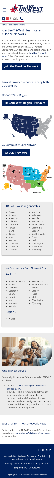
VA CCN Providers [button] (15, 152)
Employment (20, 467)
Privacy (8, 463)
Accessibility (10, 456)
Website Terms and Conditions (33, 456)
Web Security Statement (26, 463)
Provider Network (17, 24)
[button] (15, 19)
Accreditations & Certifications (27, 459)
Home (4, 24)
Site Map (44, 463)
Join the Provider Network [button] (21, 66)
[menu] (4, 10)
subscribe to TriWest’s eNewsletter (32, 433)
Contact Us (34, 467)
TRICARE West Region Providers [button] (24, 103)
